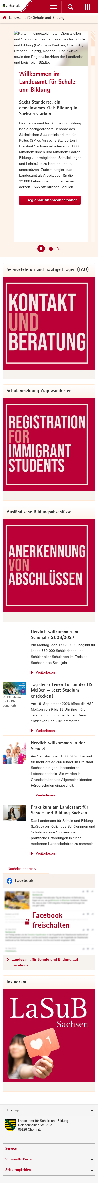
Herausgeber (15, 1110)
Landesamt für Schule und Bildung (43, 1121)
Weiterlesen (45, 672)
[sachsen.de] (12, 6)
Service (11, 1149)
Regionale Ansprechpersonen (52, 200)
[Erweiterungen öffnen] (87, 7)
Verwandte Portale (19, 1159)
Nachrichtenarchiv (22, 869)
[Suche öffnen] (70, 7)
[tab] (49, 1110)
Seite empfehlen (18, 1170)
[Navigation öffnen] (54, 7)
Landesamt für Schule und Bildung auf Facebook (45, 962)
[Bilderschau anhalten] (41, 248)
